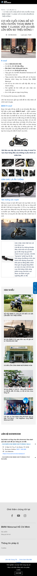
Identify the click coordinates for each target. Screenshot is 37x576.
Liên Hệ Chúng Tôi (11, 559)
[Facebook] (12, 516)
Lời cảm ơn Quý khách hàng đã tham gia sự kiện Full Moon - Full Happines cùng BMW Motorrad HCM (18, 418)
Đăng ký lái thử (6, 534)
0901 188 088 (21, 449)
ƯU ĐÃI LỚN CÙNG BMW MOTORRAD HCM (18, 365)
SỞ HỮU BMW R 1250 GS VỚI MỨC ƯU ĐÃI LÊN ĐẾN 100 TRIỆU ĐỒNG (18, 314)
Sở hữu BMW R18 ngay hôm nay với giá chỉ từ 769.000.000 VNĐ (18, 340)
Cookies (3, 548)
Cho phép (18, 573)
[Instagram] (25, 516)
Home (3, 10)
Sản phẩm (4, 532)
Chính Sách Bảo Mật (25, 559)
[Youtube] (18, 516)
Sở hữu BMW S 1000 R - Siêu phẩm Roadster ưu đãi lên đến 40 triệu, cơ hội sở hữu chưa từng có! (18, 391)
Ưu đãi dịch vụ (11, 10)
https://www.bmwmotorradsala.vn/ (14, 453)
